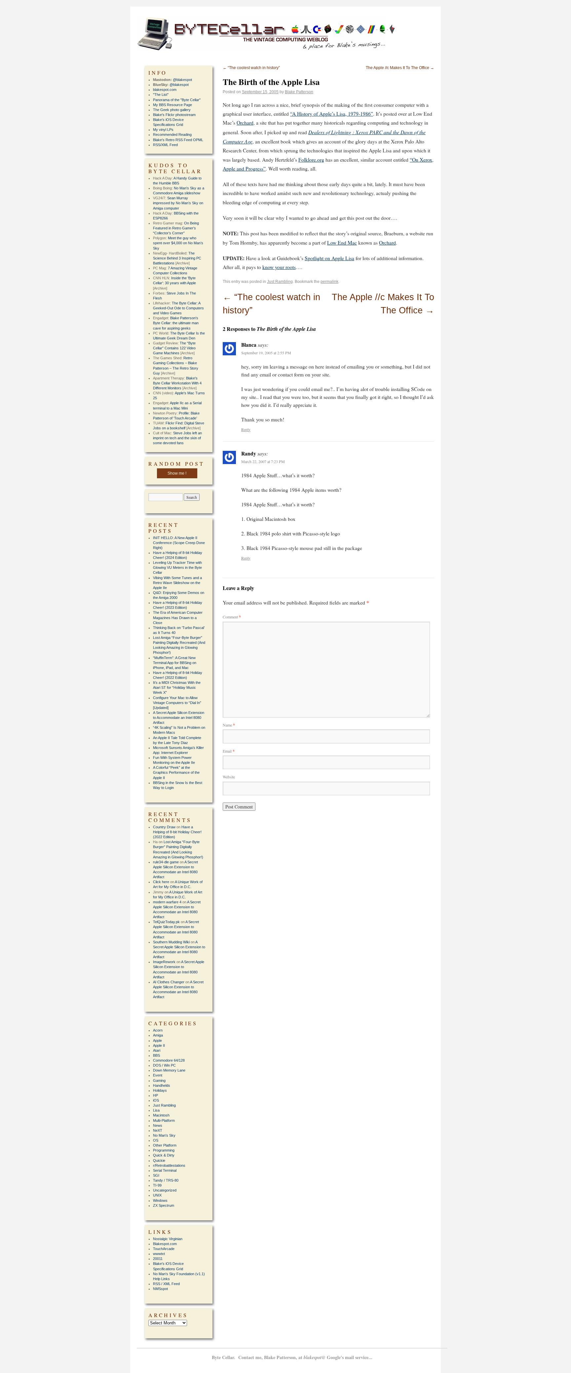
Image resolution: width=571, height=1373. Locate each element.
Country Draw (164, 827)
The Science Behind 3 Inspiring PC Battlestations (177, 258)
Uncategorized (164, 1190)
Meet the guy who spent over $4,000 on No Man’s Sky (178, 243)
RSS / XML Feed (166, 1284)
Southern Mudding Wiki (171, 942)
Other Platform (164, 1145)
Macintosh (161, 1115)
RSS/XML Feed (165, 145)
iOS (156, 1100)
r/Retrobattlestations (169, 1165)
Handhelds (161, 1085)
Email (229, 751)
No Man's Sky (164, 1135)
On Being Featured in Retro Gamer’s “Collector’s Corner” (176, 228)
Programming (163, 1150)
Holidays (160, 1090)
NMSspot (160, 1289)
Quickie (159, 1160)
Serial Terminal (164, 1170)
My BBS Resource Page (172, 105)
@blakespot (182, 80)
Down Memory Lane (169, 1070)
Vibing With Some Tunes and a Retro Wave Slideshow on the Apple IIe (177, 583)
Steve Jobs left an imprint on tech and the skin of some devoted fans (177, 438)
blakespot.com (164, 90)
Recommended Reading (172, 135)
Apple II (159, 1045)
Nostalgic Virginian (167, 1239)
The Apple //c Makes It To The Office (400, 67)
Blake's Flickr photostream (174, 115)
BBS (156, 1055)
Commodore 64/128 (169, 1060)
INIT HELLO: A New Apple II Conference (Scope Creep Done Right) (179, 543)
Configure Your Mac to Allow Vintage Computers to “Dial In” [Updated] (177, 703)
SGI (156, 1175)
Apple (157, 1040)
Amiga (158, 1035)
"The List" (161, 95)
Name (229, 724)
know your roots (279, 267)
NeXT (157, 1130)
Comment (232, 616)
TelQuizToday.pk (166, 922)
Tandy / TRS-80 (165, 1180)
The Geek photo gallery (172, 110)
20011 (158, 1259)
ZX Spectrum (163, 1205)
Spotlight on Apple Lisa (329, 258)
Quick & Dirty (163, 1155)
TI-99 (157, 1185)
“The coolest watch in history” (251, 67)
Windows (160, 1200)
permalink (329, 281)
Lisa (156, 1110)
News (157, 1125)
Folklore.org (311, 159)
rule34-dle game (166, 862)
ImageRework (164, 962)
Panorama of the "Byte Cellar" (177, 100)
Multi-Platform (164, 1120)
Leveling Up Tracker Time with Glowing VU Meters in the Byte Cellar (177, 567)
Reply (245, 429)
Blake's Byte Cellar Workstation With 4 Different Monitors (177, 383)
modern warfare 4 (167, 902)
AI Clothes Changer (168, 982)
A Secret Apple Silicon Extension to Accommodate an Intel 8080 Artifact (178, 718)
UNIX (157, 1195)
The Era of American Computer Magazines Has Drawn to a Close (178, 617)
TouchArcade (163, 1249)
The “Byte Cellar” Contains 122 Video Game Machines (174, 348)
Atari (156, 1050)
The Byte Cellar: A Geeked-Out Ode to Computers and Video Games (178, 308)
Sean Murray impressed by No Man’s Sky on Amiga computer (178, 203)
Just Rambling (280, 281)
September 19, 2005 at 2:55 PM (266, 352)
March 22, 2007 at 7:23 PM (263, 461)
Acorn (158, 1030)
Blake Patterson (299, 92)
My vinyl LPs (163, 130)
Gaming (159, 1080)
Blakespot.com (165, 1244)
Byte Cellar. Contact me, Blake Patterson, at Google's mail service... (292, 1357)
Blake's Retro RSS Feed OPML (178, 140)
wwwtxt (159, 1254)
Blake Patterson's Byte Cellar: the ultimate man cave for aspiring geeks (176, 323)
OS (155, 1140)
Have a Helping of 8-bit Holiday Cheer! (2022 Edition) (177, 832)
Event (157, 1075)
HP (155, 1095)
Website (229, 776)
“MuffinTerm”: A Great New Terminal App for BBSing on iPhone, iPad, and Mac (174, 663)
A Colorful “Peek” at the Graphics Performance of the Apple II (176, 772)
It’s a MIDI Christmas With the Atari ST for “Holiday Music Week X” (177, 687)
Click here (161, 882)
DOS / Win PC (164, 1065)
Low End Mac (342, 242)
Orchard (245, 122)
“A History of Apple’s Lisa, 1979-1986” (331, 113)
